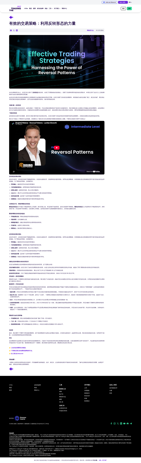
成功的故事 (40, 8)
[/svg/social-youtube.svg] (124, 423)
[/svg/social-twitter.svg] (118, 423)
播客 (60, 399)
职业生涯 (87, 396)
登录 (123, 8)
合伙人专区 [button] (122, 2)
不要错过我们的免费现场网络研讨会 (21, 351)
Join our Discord (111, 2)
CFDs (26, 8)
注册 (129, 8)
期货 (30, 8)
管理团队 (87, 390)
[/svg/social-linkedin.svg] (121, 423)
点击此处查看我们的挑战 (18, 348)
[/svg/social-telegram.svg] (131, 423)
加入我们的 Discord (17, 354)
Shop (47, 423)
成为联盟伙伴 (113, 388)
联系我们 (87, 401)
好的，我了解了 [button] (103, 460)
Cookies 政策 (12, 423)
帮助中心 (64, 8)
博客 (60, 391)
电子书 (61, 394)
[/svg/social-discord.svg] (128, 423)
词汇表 (61, 402)
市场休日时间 (63, 411)
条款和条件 (20, 423)
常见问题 (95, 460)
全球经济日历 (63, 408)
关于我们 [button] (56, 8)
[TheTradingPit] (15, 8)
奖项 (85, 398)
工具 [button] (50, 8)
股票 (34, 8)
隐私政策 (27, 423)
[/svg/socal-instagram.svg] (115, 423)
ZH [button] (130, 2)
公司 (85, 388)
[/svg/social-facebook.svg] (111, 423)
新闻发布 (87, 393)
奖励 (46, 8)
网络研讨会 (62, 397)
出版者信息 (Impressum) (38, 423)
